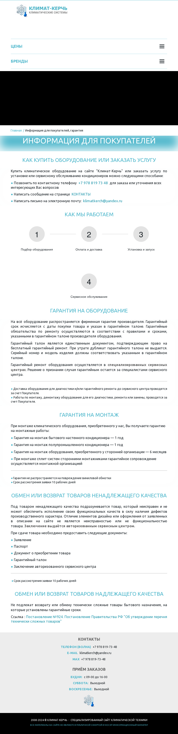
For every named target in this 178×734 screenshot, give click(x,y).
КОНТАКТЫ (90, 28)
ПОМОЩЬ (126, 28)
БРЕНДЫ (56, 28)
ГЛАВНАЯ (23, 28)
